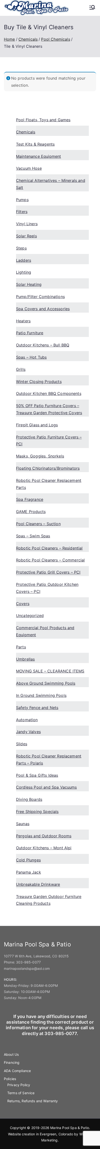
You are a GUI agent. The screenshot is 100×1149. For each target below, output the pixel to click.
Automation (27, 719)
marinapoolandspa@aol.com (27, 968)
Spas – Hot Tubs (31, 357)
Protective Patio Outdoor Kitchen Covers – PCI (47, 588)
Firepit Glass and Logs (37, 424)
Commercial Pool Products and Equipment (45, 631)
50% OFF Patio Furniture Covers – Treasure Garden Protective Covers (49, 409)
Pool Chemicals (55, 39)
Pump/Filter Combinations (40, 296)
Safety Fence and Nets (37, 707)
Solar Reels (26, 236)
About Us (11, 1054)
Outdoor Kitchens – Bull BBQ (42, 345)
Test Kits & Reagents (35, 144)
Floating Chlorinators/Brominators (48, 468)
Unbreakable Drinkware (38, 884)
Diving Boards (29, 799)
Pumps (22, 199)
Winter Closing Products (39, 381)
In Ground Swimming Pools (41, 695)
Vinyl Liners (27, 223)
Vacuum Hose (29, 168)
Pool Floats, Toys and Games (43, 119)
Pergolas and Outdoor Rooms (43, 835)
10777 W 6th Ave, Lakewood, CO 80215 (36, 956)
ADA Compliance (17, 1071)
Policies (10, 1079)
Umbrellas (25, 659)
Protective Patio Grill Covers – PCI (48, 572)
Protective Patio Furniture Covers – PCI (49, 441)
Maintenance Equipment (38, 156)
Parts (21, 647)
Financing (11, 1062)
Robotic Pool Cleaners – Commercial (50, 560)
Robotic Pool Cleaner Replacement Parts (48, 484)
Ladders (23, 260)
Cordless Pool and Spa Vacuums (46, 787)
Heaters (23, 320)
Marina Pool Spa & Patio (69, 1128)
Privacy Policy (18, 1085)
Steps (21, 248)
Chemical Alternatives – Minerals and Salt (50, 184)
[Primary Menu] (92, 8)
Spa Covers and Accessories (43, 308)
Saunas (22, 823)
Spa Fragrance (29, 499)
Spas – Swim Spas (33, 535)
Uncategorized (30, 615)
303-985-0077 (28, 962)
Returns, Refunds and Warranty (32, 1101)
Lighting (23, 272)
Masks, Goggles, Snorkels (40, 456)
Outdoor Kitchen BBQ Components (48, 393)
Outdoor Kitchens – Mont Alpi (43, 847)
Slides (21, 743)
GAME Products (31, 511)
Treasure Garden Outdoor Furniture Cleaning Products (48, 900)
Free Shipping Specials (37, 811)
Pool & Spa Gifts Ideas (37, 775)
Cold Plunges (28, 860)
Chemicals (28, 39)
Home (9, 39)
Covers (22, 603)
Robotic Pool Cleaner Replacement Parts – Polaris (48, 760)
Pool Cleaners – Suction (38, 523)
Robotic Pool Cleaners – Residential (49, 548)
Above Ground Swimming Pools (45, 683)
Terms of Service (21, 1093)
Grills (20, 369)
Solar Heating (29, 284)
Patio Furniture (29, 332)
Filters (21, 211)
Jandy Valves (28, 731)
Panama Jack (28, 872)
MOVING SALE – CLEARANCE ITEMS (50, 671)
